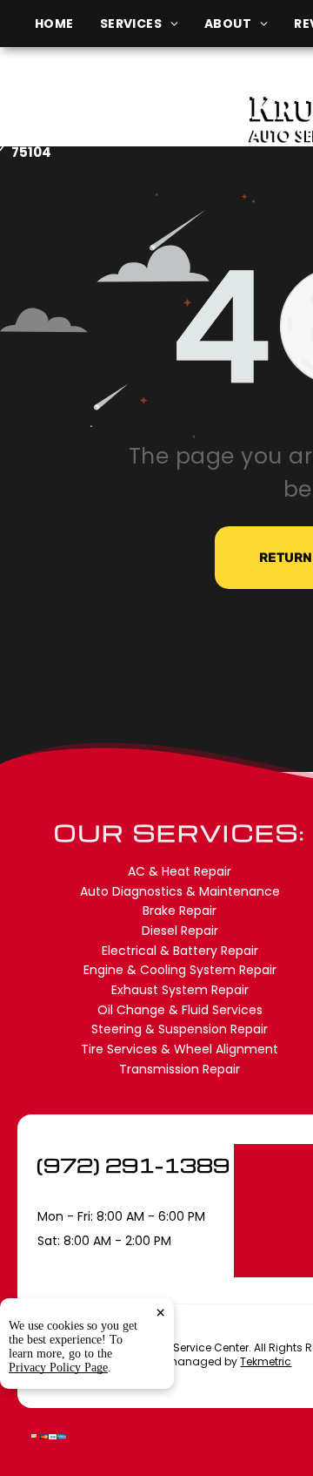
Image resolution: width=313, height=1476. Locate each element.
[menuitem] (67, 23)
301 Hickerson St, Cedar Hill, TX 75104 (117, 144)
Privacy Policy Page (58, 1367)
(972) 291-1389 (133, 1165)
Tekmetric (265, 1361)
